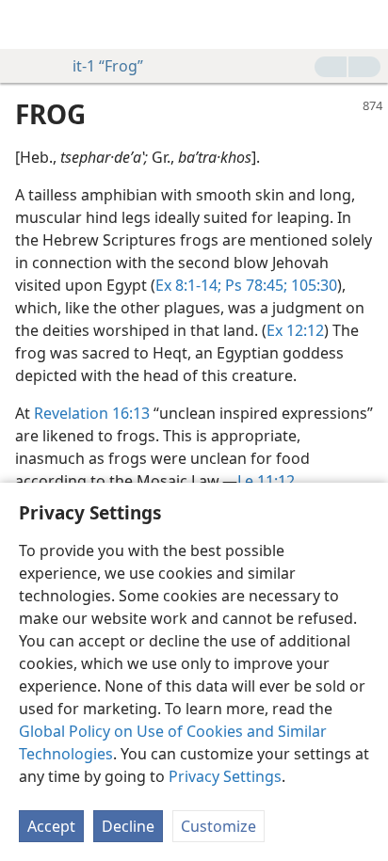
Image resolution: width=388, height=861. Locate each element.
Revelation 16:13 (92, 413)
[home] (28, 24)
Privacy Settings (225, 776)
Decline (128, 826)
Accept (51, 826)
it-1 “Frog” (108, 66)
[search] (364, 24)
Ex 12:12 (295, 330)
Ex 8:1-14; (188, 285)
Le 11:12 (266, 480)
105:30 (312, 285)
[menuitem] (28, 24)
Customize (218, 826)
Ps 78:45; (254, 285)
